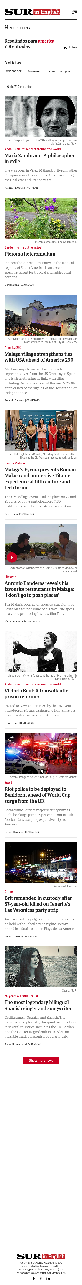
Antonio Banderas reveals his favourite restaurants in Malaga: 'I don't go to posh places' (39, 589)
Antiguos (65, 71)
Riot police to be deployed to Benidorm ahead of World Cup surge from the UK (38, 795)
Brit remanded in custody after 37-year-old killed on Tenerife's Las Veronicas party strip (38, 904)
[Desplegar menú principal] (74, 12)
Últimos (50, 71)
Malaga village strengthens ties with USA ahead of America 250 (39, 357)
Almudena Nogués (16, 621)
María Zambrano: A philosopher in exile (40, 158)
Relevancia (34, 71)
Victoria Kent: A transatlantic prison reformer (36, 693)
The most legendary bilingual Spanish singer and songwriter (38, 1005)
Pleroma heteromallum (30, 254)
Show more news (41, 1061)
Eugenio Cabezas (15, 400)
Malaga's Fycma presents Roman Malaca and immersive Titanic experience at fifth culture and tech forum (40, 478)
